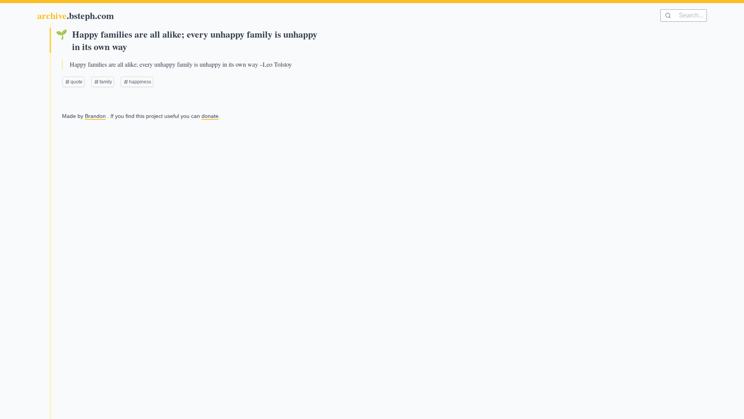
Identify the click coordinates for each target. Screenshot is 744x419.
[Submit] (670, 15)
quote (77, 82)
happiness (140, 82)
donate (210, 116)
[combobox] (683, 15)
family (106, 82)
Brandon (95, 116)
